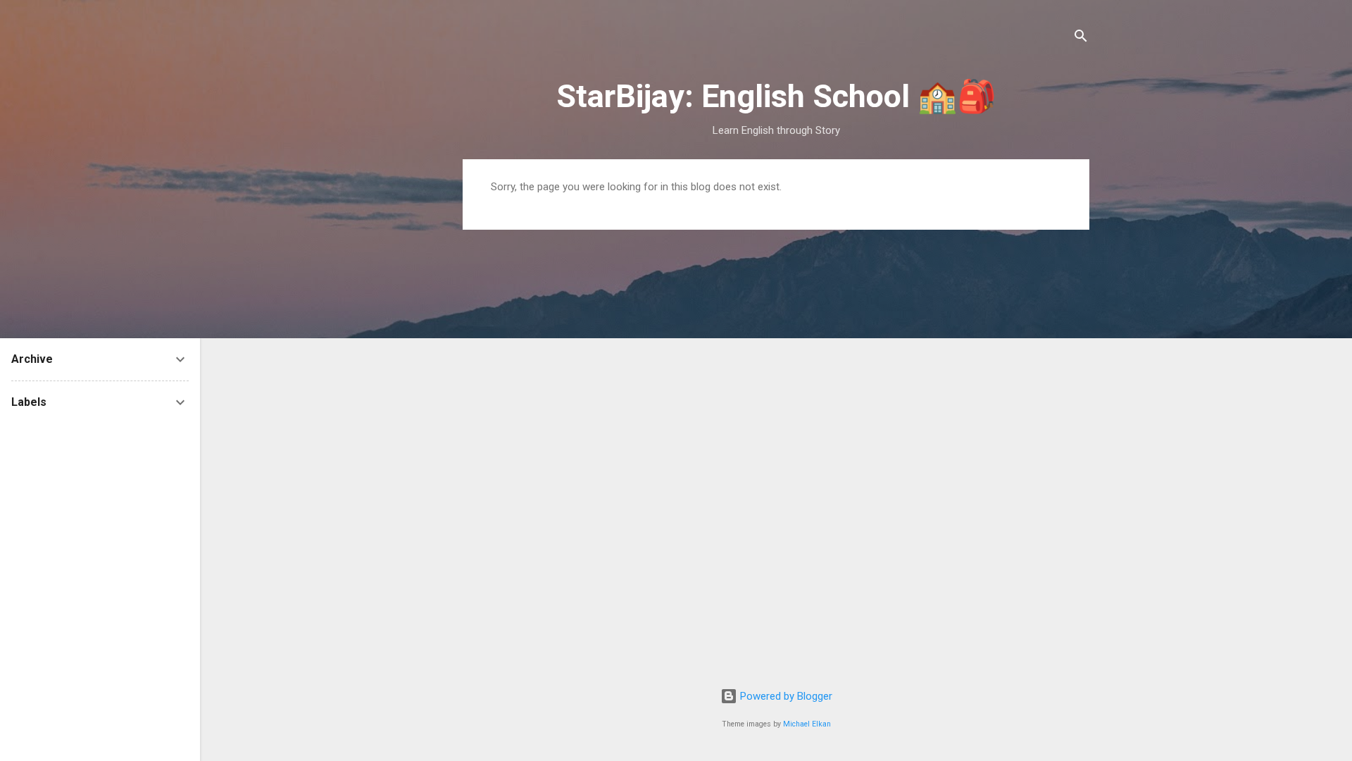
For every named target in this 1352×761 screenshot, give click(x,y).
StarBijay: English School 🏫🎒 (776, 96)
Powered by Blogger (784, 696)
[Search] (1080, 38)
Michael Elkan (807, 724)
